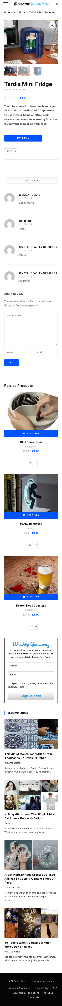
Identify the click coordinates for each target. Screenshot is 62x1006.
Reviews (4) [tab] (32, 180)
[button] (52, 25)
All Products (19, 12)
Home (7, 12)
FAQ (55, 988)
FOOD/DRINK (35, 12)
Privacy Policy (41, 988)
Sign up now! (31, 696)
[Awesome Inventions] (31, 4)
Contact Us (33, 997)
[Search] (57, 4)
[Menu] (5, 4)
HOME (22, 90)
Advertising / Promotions (26, 992)
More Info (23, 138)
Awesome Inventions (19, 988)
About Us (48, 992)
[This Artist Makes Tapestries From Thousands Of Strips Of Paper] (31, 734)
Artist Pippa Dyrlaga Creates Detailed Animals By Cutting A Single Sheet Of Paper (29, 878)
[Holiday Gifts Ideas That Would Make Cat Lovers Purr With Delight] (31, 795)
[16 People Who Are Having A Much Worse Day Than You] (31, 923)
